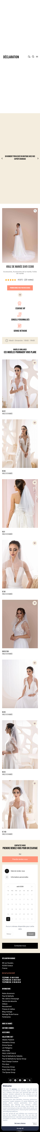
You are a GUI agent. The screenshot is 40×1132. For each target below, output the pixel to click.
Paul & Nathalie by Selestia (12, 1056)
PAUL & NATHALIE (9, 1053)
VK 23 (3, 772)
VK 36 (3, 471)
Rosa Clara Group (8, 1070)
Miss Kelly (6, 1051)
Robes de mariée (7, 1024)
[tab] (20, 859)
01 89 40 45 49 (16, 982)
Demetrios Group (8, 1042)
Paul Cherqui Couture (10, 1061)
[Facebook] (20, 1080)
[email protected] (8, 973)
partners (14, 1089)
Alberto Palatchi (8, 1040)
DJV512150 (5, 651)
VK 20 (3, 712)
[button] (2, 159)
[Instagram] (10, 1080)
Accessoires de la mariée (22, 272)
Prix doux (5, 1064)
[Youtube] (25, 1080)
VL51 (3, 532)
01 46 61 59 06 (14, 978)
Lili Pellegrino (7, 1048)
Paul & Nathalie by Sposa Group (14, 1059)
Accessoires (7, 272)
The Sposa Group (8, 1072)
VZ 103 (4, 832)
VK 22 (3, 411)
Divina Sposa (7, 1045)
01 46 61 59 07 (16, 980)
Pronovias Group (8, 1067)
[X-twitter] (30, 1080)
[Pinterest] (15, 1080)
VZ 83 (3, 592)
